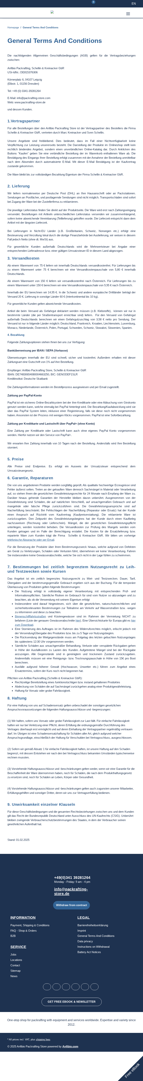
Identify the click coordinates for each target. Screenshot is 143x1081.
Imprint (81, 931)
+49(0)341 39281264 (72, 878)
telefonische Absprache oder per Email (30, 540)
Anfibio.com (70, 1047)
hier (78, 621)
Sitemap (15, 971)
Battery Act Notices (89, 952)
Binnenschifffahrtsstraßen (30, 617)
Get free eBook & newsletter (71, 1002)
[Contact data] (81, 3)
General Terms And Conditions (96, 936)
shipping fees (43, 1040)
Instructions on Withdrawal (93, 947)
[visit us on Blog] (76, 987)
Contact (15, 966)
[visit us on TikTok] (94, 987)
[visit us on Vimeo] (85, 987)
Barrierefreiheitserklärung (92, 926)
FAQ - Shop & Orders (23, 931)
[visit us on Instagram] (47, 987)
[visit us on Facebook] (57, 987)
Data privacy (85, 942)
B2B (13, 936)
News (14, 976)
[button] (12, 12)
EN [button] (134, 3)
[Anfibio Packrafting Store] (67, 12)
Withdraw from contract (71, 906)
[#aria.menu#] (128, 11)
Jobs (13, 955)
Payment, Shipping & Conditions (30, 926)
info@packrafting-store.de (71, 892)
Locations (16, 960)
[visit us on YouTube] (66, 987)
